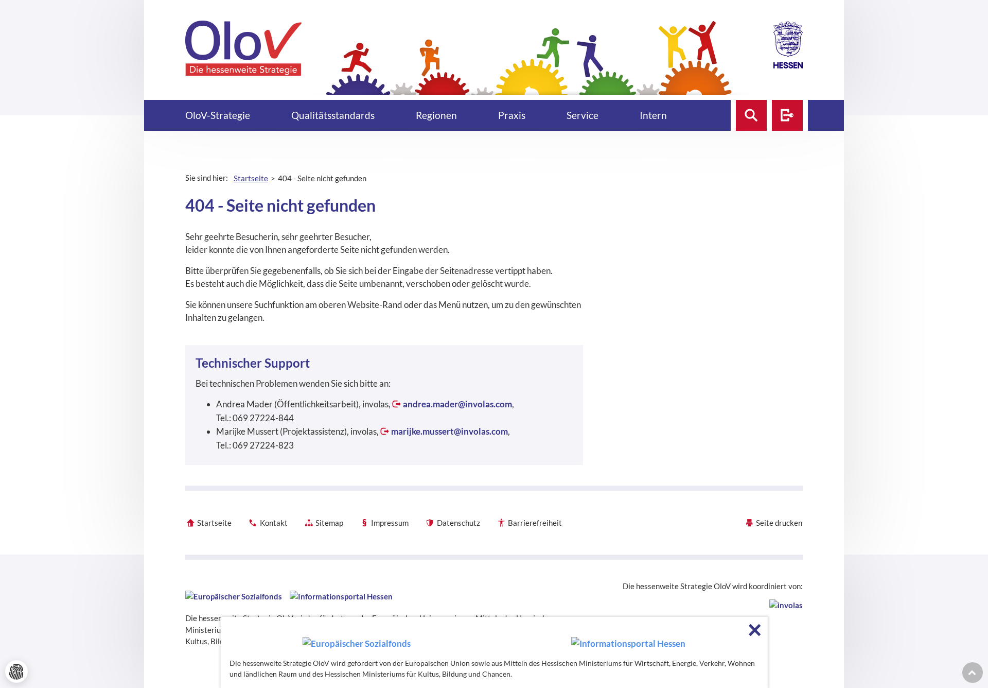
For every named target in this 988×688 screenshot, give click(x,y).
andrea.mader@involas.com (457, 404)
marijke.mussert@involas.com (449, 431)
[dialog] (494, 652)
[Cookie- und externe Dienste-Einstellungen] (16, 671)
